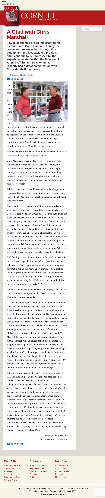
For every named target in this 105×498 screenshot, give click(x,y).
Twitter (33, 477)
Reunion (59, 474)
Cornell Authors (11, 468)
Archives (8, 471)
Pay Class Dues (37, 468)
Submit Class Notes (39, 465)
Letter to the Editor (12, 465)
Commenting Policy (13, 477)
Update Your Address (39, 471)
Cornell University (63, 471)
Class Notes (9, 474)
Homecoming (61, 477)
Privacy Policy (10, 480)
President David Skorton (22, 74)
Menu (10, 3)
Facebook (34, 474)
